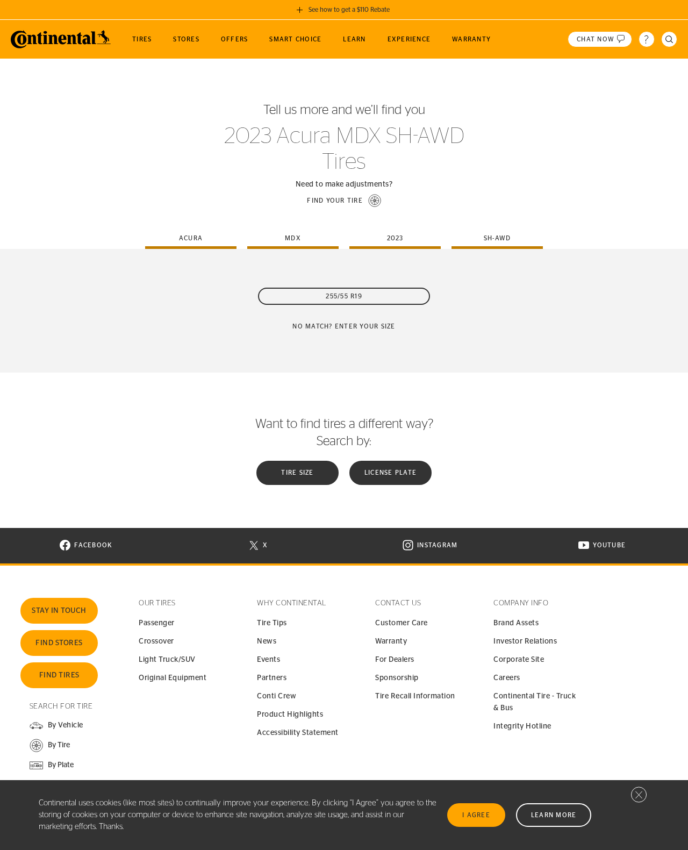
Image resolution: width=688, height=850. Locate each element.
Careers (506, 678)
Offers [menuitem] (234, 39)
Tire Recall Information (415, 696)
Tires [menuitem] (142, 39)
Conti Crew (276, 696)
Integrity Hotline (522, 726)
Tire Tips (272, 623)
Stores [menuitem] (186, 39)
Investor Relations (525, 641)
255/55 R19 (344, 296)
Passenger (157, 623)
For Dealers (394, 659)
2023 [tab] (395, 238)
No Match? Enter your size (343, 326)
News (266, 641)
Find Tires (59, 675)
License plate (390, 472)
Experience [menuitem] (409, 39)
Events (268, 659)
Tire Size (297, 472)
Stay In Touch (59, 611)
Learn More (554, 815)
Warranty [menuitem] (471, 39)
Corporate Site (518, 659)
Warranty (391, 641)
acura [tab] (191, 238)
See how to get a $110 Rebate (349, 9)
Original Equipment (172, 678)
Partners (271, 678)
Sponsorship (397, 678)
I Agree (476, 815)
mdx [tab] (293, 238)
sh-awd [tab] (497, 238)
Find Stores (59, 643)
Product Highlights (290, 714)
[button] (344, 200)
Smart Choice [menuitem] (295, 39)
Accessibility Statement (298, 733)
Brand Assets (516, 623)
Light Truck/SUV (167, 659)
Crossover (156, 641)
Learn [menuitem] (354, 39)
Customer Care (401, 623)
